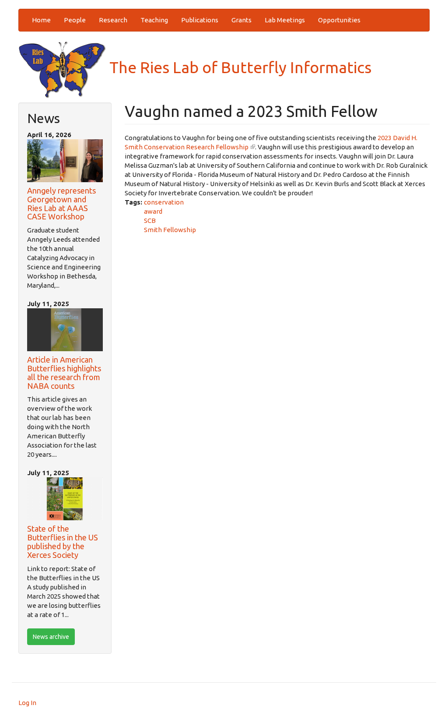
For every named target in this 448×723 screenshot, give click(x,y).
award (153, 211)
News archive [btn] (51, 636)
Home (41, 20)
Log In (27, 702)
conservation (164, 202)
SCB (150, 220)
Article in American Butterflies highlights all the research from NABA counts (64, 372)
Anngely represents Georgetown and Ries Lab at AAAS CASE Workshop (61, 203)
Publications (199, 20)
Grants (241, 20)
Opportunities (339, 20)
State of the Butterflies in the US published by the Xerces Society (62, 541)
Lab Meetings (285, 20)
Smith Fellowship (170, 229)
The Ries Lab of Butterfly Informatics (238, 67)
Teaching (154, 20)
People (75, 20)
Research (113, 20)
